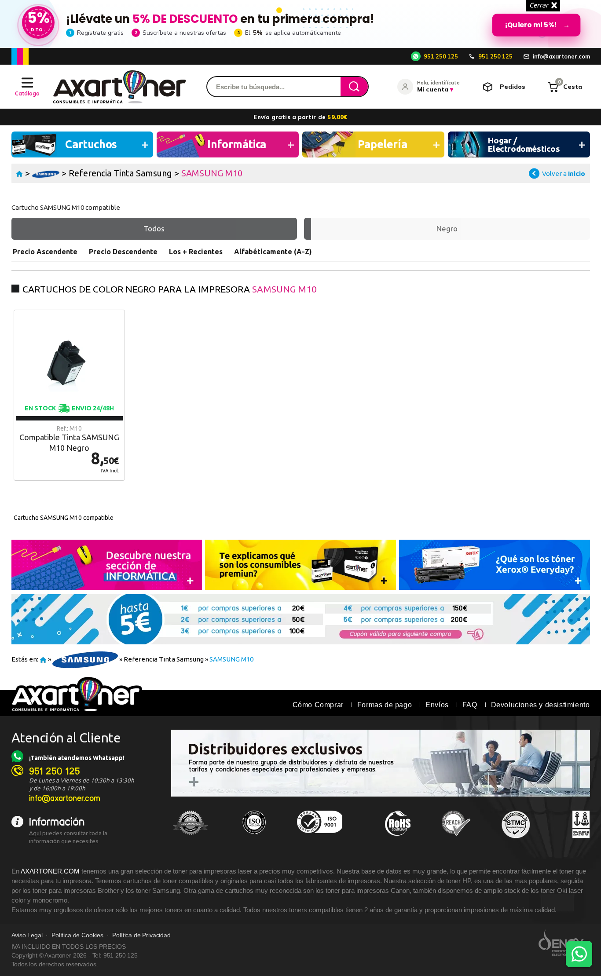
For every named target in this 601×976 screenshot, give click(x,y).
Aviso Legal (27, 935)
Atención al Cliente (66, 737)
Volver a (563, 173)
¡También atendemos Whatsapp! (77, 757)
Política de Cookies (77, 935)
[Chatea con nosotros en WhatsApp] (579, 954)
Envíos (437, 705)
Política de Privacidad (141, 935)
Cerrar (538, 5)
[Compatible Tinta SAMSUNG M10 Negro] (69, 395)
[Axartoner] (119, 86)
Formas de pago (384, 705)
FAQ (469, 705)
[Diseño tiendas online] (564, 942)
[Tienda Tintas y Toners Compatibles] (19, 173)
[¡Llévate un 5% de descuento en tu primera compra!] (300, 24)
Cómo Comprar (318, 705)
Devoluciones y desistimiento (540, 705)
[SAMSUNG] (46, 173)
